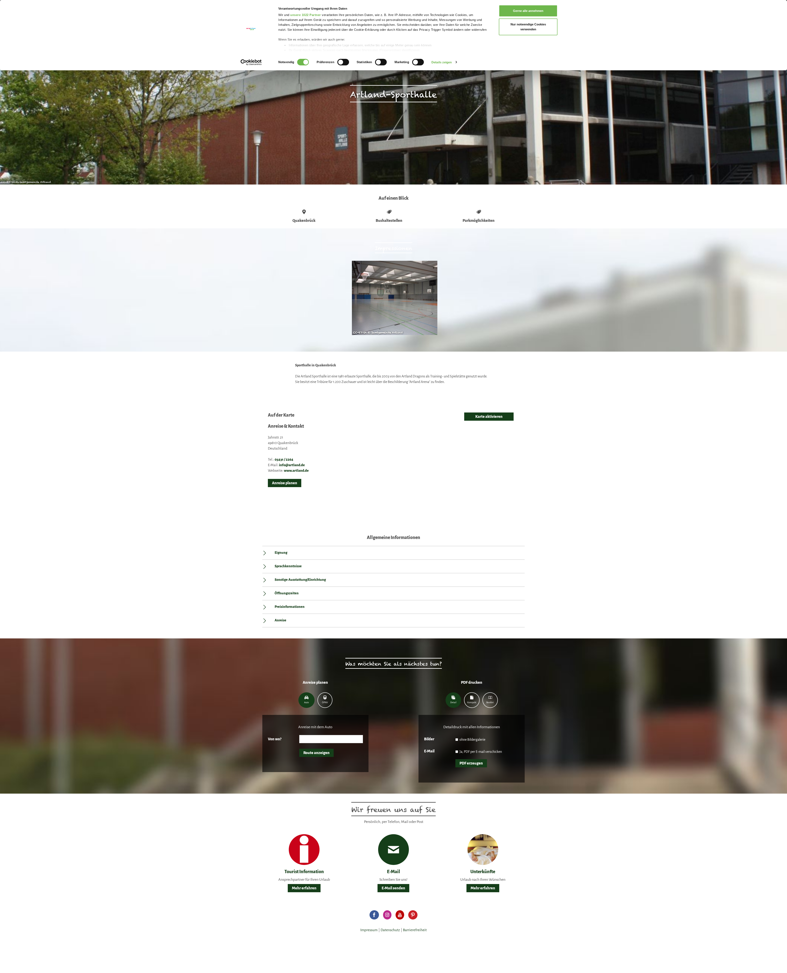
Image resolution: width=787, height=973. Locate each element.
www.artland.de (296, 471)
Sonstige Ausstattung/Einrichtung (300, 580)
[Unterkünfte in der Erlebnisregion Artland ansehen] (482, 849)
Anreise (280, 620)
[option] (393, 300)
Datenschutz (390, 930)
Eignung (281, 553)
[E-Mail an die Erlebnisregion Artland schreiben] (393, 849)
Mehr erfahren (304, 888)
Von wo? (274, 739)
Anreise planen (284, 483)
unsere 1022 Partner (305, 15)
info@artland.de (292, 465)
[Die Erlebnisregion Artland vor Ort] (304, 849)
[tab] (306, 700)
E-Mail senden (393, 888)
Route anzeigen (316, 753)
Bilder (429, 739)
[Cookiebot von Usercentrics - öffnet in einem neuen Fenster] (251, 62)
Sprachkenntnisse (288, 566)
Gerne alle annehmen (528, 11)
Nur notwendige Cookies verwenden (528, 27)
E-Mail (429, 751)
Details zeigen (441, 62)
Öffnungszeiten (287, 593)
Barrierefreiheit (415, 930)
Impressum (369, 930)
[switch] (343, 62)
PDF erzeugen (471, 763)
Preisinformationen (290, 607)
